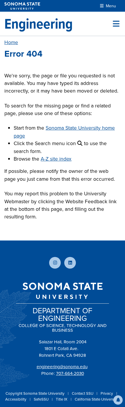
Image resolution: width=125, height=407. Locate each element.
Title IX (62, 399)
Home (11, 42)
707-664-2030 (70, 373)
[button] (118, 400)
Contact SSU (83, 393)
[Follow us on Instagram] (55, 263)
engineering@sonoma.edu (62, 366)
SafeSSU (41, 399)
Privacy (107, 393)
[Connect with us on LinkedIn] (70, 263)
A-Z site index (56, 159)
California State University (96, 399)
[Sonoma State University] (22, 6)
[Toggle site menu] (116, 23)
